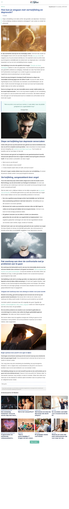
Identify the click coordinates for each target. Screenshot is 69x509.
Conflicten (37, 410)
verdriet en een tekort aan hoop (22, 149)
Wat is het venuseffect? (26, 412)
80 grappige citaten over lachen (41, 435)
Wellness (3, 6)
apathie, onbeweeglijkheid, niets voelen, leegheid (14, 304)
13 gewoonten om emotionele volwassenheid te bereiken (7, 436)
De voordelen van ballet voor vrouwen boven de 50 (60, 413)
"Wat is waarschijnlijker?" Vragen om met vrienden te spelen (26, 436)
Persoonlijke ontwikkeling (8, 433)
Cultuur (54, 410)
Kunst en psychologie (23, 410)
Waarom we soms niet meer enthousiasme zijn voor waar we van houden (59, 436)
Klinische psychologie (6, 410)
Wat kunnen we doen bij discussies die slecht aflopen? (43, 413)
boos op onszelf (37, 55)
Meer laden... (34, 442)
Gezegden (20, 433)
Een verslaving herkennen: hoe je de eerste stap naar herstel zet (9, 413)
